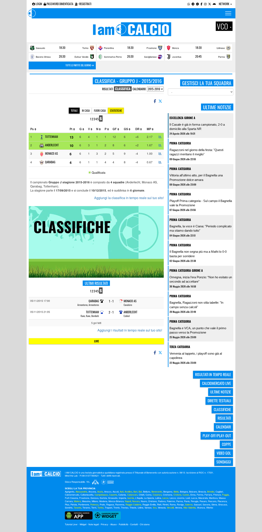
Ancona (92, 491)
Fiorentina (109, 48)
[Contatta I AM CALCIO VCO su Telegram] (193, 4)
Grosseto (112, 497)
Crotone (177, 494)
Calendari (223, 426)
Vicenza (201, 507)
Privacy (104, 524)
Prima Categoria (180, 143)
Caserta (113, 494)
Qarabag (50, 162)
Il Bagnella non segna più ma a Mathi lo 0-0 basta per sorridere (198, 254)
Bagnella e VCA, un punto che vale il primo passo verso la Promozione (197, 330)
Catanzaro (132, 494)
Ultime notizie (220, 391)
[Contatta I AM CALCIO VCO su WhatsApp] (188, 4)
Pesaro (203, 501)
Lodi (188, 497)
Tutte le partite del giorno (79, 65)
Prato (102, 504)
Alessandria (81, 491)
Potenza (94, 504)
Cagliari (219, 491)
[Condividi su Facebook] (154, 101)
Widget (83, 524)
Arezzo (107, 491)
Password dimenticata (59, 4)
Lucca (194, 497)
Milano (95, 501)
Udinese (221, 48)
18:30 (62, 48)
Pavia (187, 501)
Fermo (200, 494)
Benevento (156, 491)
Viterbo (209, 507)
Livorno (180, 497)
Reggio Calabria (133, 504)
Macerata (203, 497)
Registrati (85, 4)
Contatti (134, 524)
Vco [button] (223, 26)
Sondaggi (223, 461)
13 (71, 137)
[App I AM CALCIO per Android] (214, 4)
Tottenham (51, 136)
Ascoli (116, 491)
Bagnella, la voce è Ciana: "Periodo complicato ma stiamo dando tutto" (200, 228)
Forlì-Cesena (71, 497)
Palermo (171, 501)
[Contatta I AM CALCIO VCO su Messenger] (197, 4)
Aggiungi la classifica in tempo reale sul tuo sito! (129, 198)
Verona (178, 507)
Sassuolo (40, 48)
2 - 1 (111, 312)
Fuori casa (100, 110)
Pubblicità (123, 524)
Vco (155, 507)
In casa (86, 110)
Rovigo (180, 504)
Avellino (128, 491)
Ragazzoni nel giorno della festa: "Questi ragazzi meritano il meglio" (196, 152)
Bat (140, 491)
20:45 (198, 56)
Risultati (107, 89)
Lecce (165, 497)
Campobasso (101, 494)
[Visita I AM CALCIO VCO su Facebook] (201, 4)
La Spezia (149, 497)
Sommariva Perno (113, 56)
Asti (121, 491)
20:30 (62, 56)
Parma (221, 56)
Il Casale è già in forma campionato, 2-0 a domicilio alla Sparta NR (197, 127)
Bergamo (167, 491)
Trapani (108, 507)
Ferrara (208, 494)
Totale (74, 110)
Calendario (139, 89)
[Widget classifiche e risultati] (107, 515)
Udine (140, 507)
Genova (94, 497)
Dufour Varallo (81, 56)
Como (148, 494)
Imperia (122, 497)
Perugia (194, 501)
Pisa (67, 504)
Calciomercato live (216, 383)
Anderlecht (52, 145)
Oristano (152, 501)
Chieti (141, 494)
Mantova (213, 497)
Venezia (162, 507)
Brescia (202, 491)
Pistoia (73, 504)
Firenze (217, 494)
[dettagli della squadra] (160, 137)
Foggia (225, 494)
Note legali (93, 524)
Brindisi (210, 491)
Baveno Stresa (43, 56)
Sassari (197, 504)
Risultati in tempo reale (213, 374)
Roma (173, 504)
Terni (93, 507)
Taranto (77, 507)
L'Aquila (139, 497)
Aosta (100, 491)
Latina (158, 497)
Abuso (113, 524)
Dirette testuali (219, 400)
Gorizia (103, 497)
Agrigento (69, 491)
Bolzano (193, 491)
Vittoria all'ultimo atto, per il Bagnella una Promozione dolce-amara (196, 177)
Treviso (124, 507)
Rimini (165, 504)
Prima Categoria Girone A (186, 270)
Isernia (130, 497)
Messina (86, 501)
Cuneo (186, 494)
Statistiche (116, 110)
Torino (85, 48)
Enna (192, 494)
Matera (77, 501)
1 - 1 (111, 301)
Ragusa (110, 504)
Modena (103, 501)
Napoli (128, 501)
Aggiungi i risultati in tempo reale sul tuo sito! (129, 330)
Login (38, 4)
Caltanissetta (86, 494)
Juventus (176, 56)
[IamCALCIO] (46, 474)
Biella (176, 491)
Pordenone (83, 504)
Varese (148, 507)
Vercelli (170, 507)
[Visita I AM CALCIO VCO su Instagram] (205, 4)
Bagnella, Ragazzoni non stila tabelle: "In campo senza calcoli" (196, 305)
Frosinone (152, 48)
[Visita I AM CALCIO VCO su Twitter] (209, 4)
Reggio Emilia (149, 504)
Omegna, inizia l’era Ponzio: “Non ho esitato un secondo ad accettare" (200, 279)
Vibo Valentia (189, 507)
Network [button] (224, 4)
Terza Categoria (179, 347)
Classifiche (222, 409)
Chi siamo (145, 524)
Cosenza (157, 494)
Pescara (212, 501)
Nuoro (144, 501)
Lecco (173, 497)
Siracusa (222, 504)
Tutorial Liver (71, 524)
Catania (122, 494)
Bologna (184, 491)
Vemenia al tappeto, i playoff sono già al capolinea (195, 356)
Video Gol (224, 453)
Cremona (167, 494)
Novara (136, 501)
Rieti (159, 504)
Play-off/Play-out (217, 435)
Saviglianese (150, 56)
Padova (162, 501)
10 (71, 145)
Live (96, 341)
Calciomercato (72, 494)
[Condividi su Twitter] (161, 101)
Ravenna (119, 504)
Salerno (189, 504)
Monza (175, 48)
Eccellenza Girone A (182, 118)
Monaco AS (51, 153)
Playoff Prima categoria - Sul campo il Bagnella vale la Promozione (200, 203)
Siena (214, 504)
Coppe (226, 444)
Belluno (146, 491)
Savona (206, 504)
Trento (116, 507)
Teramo (86, 507)
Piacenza (222, 501)
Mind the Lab (71, 475)
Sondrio (68, 507)
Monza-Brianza (116, 501)
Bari (135, 491)
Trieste (133, 507)
